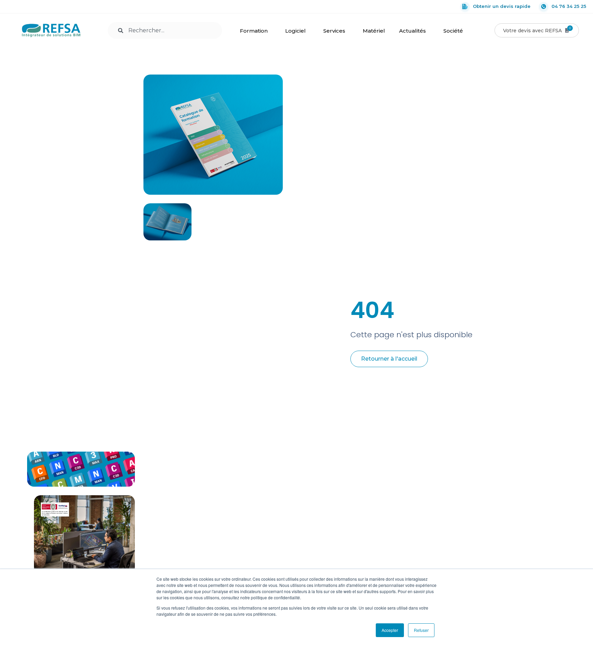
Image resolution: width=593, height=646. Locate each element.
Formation (254, 30)
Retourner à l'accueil (389, 358)
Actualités (412, 30)
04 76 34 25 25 (568, 6)
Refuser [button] (421, 630)
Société (453, 30)
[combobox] (165, 30)
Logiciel (295, 30)
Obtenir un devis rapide (502, 6)
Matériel (374, 30)
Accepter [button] (390, 630)
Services (334, 30)
